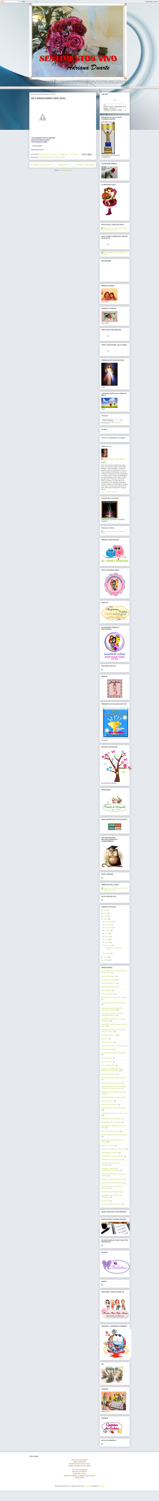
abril (107, 939)
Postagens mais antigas (85, 165)
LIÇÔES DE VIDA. (107, 1101)
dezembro (109, 922)
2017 (106, 910)
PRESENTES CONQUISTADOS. (112, 1183)
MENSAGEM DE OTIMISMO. (111, 1119)
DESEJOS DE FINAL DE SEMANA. (113, 1046)
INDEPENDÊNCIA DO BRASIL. (111, 1097)
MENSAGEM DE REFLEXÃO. (111, 1122)
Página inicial (63, 165)
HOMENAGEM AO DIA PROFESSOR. (114, 1078)
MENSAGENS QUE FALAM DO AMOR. (114, 1135)
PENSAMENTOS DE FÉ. (109, 1153)
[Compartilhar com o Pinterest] (91, 154)
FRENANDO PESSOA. (109, 1074)
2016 (106, 913)
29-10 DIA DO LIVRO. (108, 980)
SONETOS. (105, 1201)
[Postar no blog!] (85, 154)
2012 (106, 960)
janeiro (108, 953)
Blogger (101, 1486)
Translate (117, 423)
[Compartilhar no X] (87, 154)
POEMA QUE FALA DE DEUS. (111, 1160)
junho (108, 936)
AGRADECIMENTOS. (108, 983)
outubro (108, 924)
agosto (108, 930)
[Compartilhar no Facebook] (89, 154)
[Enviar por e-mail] (83, 154)
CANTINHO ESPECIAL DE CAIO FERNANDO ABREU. (112, 1014)
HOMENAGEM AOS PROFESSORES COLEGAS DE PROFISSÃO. (114, 1087)
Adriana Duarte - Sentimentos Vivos (114, 460)
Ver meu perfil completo (109, 492)
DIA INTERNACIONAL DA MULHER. (113, 1053)
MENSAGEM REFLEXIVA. (110, 1131)
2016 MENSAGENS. (108, 976)
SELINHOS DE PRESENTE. (110, 1192)
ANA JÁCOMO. (106, 990)
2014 (106, 919)
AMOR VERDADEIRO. (109, 987)
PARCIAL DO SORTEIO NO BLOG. (113, 1149)
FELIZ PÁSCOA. (107, 1062)
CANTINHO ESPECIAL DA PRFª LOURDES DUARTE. (112, 1009)
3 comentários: (74, 154)
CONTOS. (104, 1038)
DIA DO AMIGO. (106, 1049)
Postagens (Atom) (65, 170)
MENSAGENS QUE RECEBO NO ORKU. (52, 157)
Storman (86, 1486)
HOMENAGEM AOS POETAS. (111, 1083)
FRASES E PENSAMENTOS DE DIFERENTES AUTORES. (112, 1070)
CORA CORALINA (107, 1042)
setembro (109, 927)
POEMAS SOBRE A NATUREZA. (112, 1179)
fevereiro (109, 945)
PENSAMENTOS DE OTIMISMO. (112, 1156)
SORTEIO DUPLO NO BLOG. (111, 1204)
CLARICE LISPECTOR (109, 1035)
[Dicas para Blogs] (102, 900)
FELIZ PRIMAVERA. (108, 1065)
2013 (106, 957)
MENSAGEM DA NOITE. (109, 1104)
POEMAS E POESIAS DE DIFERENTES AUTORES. (110, 1169)
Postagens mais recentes (40, 165)
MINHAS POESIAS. (108, 1145)
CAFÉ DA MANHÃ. (107, 994)
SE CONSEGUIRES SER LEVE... (49, 98)
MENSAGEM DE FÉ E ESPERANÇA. (113, 1108)
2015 (106, 916)
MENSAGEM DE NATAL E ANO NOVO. (114, 1113)
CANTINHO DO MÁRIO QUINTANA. (113, 1003)
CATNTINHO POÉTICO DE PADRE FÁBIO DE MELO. (113, 1030)
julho (107, 933)
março (108, 942)
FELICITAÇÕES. (107, 1058)
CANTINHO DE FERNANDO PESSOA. (114, 997)
